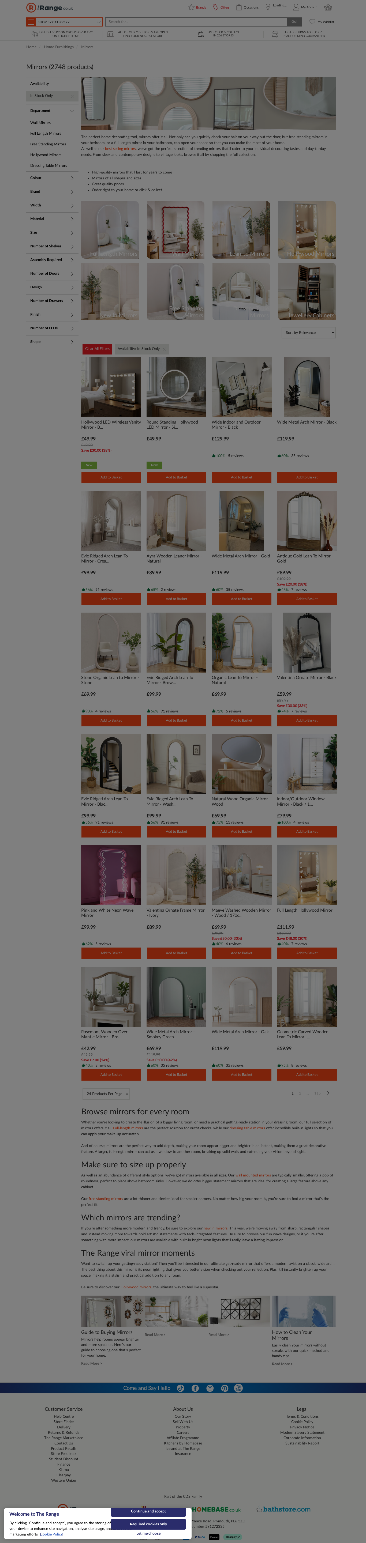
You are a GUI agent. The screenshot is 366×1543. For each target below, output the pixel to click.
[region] (98, 1523)
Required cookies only (148, 1524)
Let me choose (148, 1534)
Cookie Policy (51, 1534)
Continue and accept (148, 1511)
